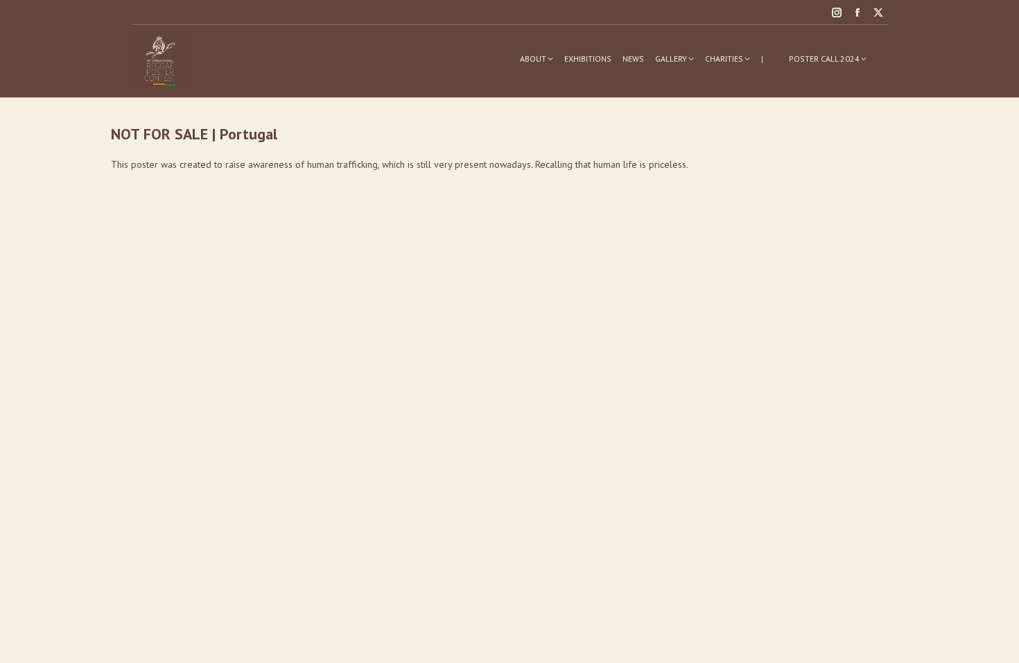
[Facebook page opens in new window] (857, 12)
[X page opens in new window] (878, 12)
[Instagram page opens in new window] (837, 12)
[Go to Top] (998, 642)
